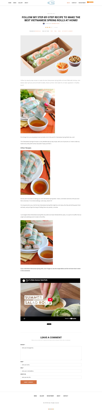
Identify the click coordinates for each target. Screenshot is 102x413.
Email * (22, 367)
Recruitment (82, 2)
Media (59, 31)
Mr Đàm (51, 2)
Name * (22, 361)
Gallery (20, 2)
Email (55, 31)
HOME (9, 2)
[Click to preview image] (51, 55)
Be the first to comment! (67, 31)
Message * (22, 344)
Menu (14, 2)
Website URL (23, 374)
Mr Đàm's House (55, 23)
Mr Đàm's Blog (38, 31)
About (26, 2)
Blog (68, 2)
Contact (74, 2)
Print (52, 31)
